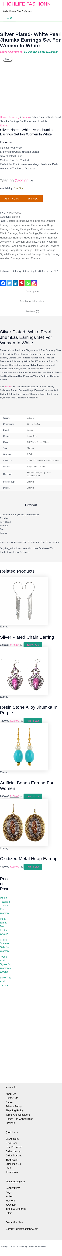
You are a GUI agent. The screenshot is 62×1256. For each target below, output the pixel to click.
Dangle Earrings (35, 221)
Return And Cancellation (19, 1119)
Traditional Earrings (30, 254)
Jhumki (41, 241)
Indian (9, 1196)
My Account (12, 1138)
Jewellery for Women (12, 241)
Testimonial (12, 1172)
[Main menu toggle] (9, 18)
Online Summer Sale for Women (5, 945)
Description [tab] (32, 291)
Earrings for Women (43, 229)
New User (11, 1143)
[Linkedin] (15, 280)
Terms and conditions (18, 1114)
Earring (25, 117)
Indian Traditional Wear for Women (5, 905)
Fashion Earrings (28, 233)
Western (10, 1200)
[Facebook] (3, 280)
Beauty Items (13, 1188)
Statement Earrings (44, 250)
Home (3, 117)
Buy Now (33, 198)
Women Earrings (31, 258)
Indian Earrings (49, 237)
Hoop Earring (31, 237)
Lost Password (14, 1147)
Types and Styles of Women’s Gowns (5, 964)
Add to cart (11, 198)
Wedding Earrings (10, 258)
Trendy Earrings (51, 254)
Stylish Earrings (9, 254)
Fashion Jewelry (48, 233)
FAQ (8, 1168)
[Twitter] (9, 280)
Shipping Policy (14, 1110)
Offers (9, 1213)
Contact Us (12, 1098)
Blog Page (11, 1159)
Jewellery (14, 117)
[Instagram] (34, 280)
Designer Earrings (20, 225)
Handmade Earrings (11, 237)
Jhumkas (31, 241)
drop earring (38, 225)
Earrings (25, 229)
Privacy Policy (14, 1106)
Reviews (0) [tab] (32, 311)
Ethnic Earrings (8, 233)
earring (8, 386)
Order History (13, 1151)
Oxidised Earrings (38, 246)
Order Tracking (14, 1155)
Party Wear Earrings (21, 250)
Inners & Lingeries (16, 1208)
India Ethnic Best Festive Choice (4, 926)
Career (9, 1102)
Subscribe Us (13, 1164)
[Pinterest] (21, 280)
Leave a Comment (11, 51)
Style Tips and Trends (5, 981)
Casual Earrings (16, 221)
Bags (8, 1192)
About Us (11, 1094)
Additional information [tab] (32, 301)
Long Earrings (19, 246)
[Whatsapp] (28, 280)
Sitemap (10, 1123)
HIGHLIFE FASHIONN (27, 3)
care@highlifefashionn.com (22, 1229)
